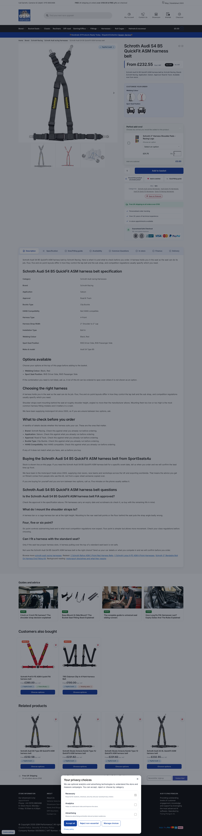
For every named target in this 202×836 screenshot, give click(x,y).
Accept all (70, 823)
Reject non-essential (89, 823)
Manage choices (111, 823)
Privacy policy (69, 829)
